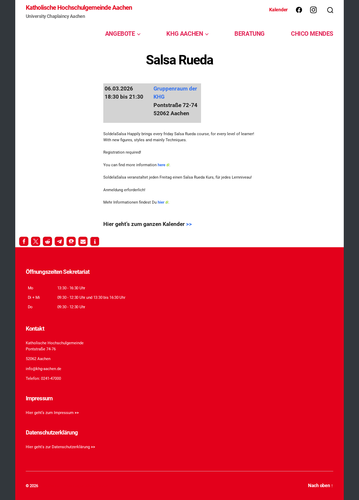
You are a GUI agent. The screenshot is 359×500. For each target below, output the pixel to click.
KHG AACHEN (184, 33)
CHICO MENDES (312, 33)
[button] (23, 241)
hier (161, 202)
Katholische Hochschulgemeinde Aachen (79, 7)
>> (189, 224)
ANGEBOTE (120, 33)
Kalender (278, 9)
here (161, 165)
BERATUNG (249, 33)
